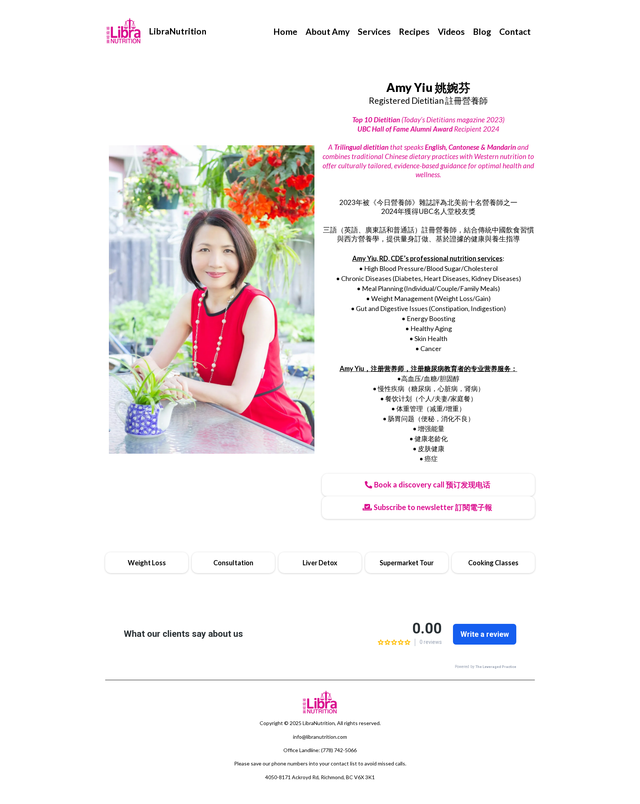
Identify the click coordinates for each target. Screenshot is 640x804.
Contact (515, 31)
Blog (482, 31)
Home (285, 31)
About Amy (328, 31)
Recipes (414, 31)
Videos (451, 31)
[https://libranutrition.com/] (123, 31)
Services (374, 31)
